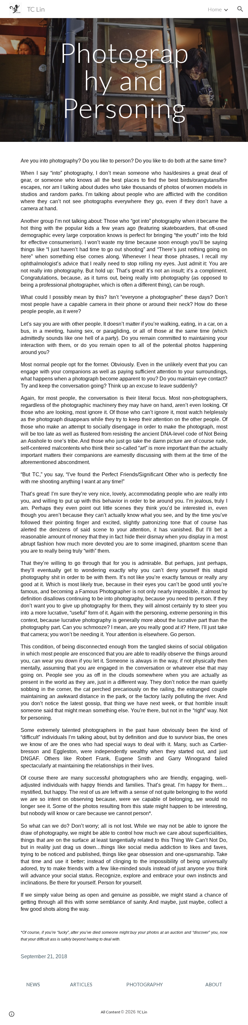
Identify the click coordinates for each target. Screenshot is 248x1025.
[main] (123, 80)
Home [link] (215, 9)
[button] (240, 9)
